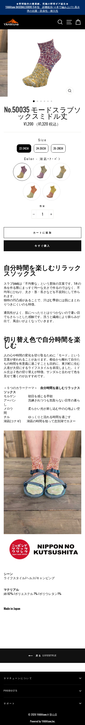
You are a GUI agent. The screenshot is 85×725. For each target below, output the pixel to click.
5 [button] (48, 102)
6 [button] (52, 102)
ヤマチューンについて (18, 678)
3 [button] (41, 102)
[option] (42, 7)
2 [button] (38, 102)
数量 (42, 205)
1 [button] (34, 101)
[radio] (24, 148)
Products (11, 690)
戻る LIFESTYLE (45, 655)
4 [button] (45, 102)
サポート (9, 703)
